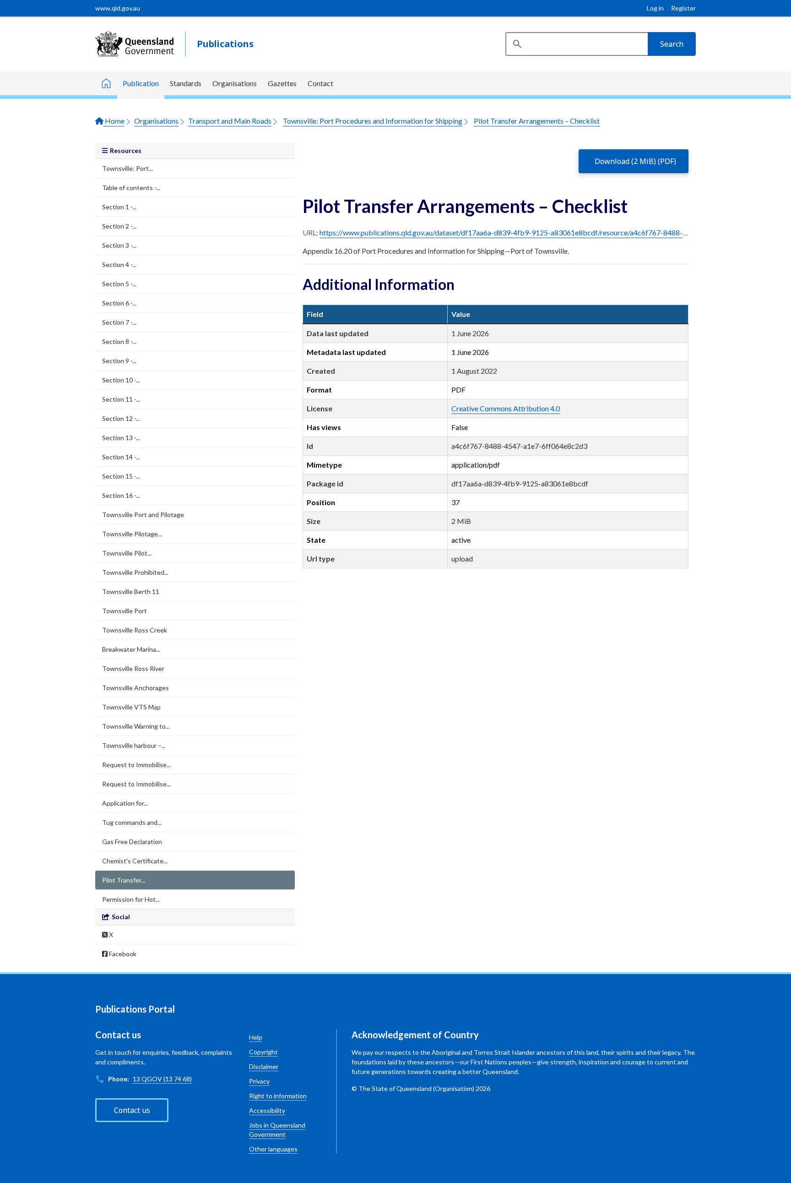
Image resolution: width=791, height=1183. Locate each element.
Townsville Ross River (133, 668)
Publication (141, 83)
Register (683, 8)
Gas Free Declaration (132, 841)
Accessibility (267, 1110)
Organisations (234, 83)
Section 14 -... (121, 457)
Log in (655, 8)
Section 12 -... (121, 418)
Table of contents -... (131, 187)
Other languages (273, 1149)
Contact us (132, 1110)
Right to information (278, 1096)
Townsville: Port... (127, 168)
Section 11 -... (121, 399)
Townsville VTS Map (131, 707)
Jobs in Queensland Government (277, 1129)
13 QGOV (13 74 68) (162, 1079)
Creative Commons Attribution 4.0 (505, 408)
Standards (185, 83)
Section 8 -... (119, 341)
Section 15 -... (121, 476)
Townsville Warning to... (136, 726)
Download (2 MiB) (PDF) (635, 161)
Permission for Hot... (131, 899)
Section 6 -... (119, 303)
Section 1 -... (119, 207)
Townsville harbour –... (133, 745)
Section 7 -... (119, 322)
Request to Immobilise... (136, 765)
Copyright (263, 1052)
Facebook (122, 954)
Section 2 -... (119, 226)
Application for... (125, 803)
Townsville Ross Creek (134, 630)
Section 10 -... (121, 380)
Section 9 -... (119, 361)
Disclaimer (263, 1066)
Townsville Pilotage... (132, 534)
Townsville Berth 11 (130, 591)
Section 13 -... (121, 438)
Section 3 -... (119, 245)
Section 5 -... (119, 284)
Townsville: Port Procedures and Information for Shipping (372, 120)
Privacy (259, 1081)
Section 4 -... (119, 264)
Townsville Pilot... (127, 553)
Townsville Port (124, 611)
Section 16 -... (121, 495)
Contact (320, 83)
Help (255, 1037)
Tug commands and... (132, 822)
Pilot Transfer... (123, 880)
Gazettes (282, 83)
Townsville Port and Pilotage (143, 514)
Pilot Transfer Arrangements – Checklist (537, 120)
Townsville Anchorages (135, 688)
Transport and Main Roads (229, 120)
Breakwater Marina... (131, 649)
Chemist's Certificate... (135, 861)
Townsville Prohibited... (135, 572)
